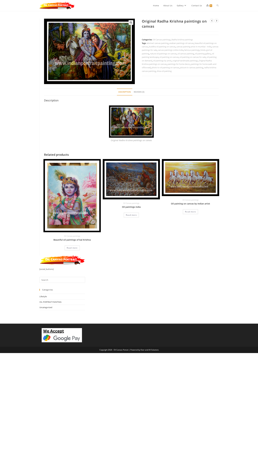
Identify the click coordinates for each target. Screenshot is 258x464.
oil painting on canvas (169, 57)
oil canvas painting (186, 53)
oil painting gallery (203, 53)
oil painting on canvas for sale (193, 57)
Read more (72, 248)
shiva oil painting (164, 71)
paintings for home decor (179, 64)
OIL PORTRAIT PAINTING (50, 302)
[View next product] (216, 21)
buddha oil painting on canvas (162, 46)
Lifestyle (43, 296)
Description (124, 92)
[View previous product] (212, 21)
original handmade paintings (185, 60)
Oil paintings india (131, 206)
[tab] (124, 92)
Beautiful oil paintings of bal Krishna (72, 239)
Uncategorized (45, 307)
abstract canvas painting (157, 43)
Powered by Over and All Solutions (144, 350)
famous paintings (192, 50)
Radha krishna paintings (182, 39)
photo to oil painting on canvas (165, 67)
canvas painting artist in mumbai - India (193, 46)
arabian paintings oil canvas (181, 43)
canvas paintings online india (170, 50)
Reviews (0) (139, 92)
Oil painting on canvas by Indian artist (190, 203)
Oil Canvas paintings (162, 39)
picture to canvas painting (191, 67)
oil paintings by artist (162, 60)
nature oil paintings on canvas (163, 53)
